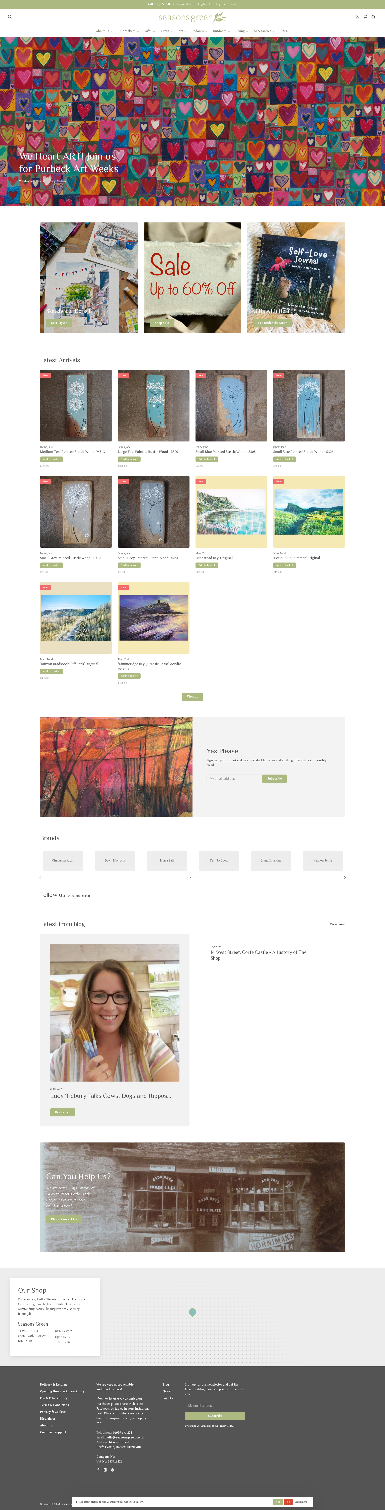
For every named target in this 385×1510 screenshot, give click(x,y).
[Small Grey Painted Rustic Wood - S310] (76, 512)
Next (345, 878)
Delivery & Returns (53, 1385)
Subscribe (274, 779)
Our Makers (127, 31)
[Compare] (366, 17)
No (288, 1501)
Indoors (198, 31)
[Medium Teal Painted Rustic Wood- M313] (76, 406)
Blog (166, 1385)
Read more (62, 1112)
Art (180, 31)
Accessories (262, 31)
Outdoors (220, 31)
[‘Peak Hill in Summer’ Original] (309, 512)
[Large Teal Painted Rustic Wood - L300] (154, 406)
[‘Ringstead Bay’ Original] (231, 512)
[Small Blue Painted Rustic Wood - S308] (231, 406)
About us (46, 1425)
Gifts (148, 31)
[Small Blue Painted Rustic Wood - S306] (309, 406)
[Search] (10, 17)
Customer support (53, 1432)
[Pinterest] (112, 1470)
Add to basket (51, 459)
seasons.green (78, 896)
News (166, 1391)
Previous (40, 878)
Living (240, 31)
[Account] (358, 17)
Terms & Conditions (54, 1405)
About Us (102, 31)
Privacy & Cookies (53, 1412)
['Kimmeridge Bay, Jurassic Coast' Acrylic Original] (154, 619)
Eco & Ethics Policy (54, 1398)
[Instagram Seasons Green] (105, 1470)
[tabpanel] (63, 861)
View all (192, 697)
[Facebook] (98, 1470)
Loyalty (168, 1398)
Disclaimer (47, 1419)
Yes (278, 1501)
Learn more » (302, 1501)
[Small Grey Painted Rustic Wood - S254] (154, 512)
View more (337, 924)
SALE (284, 31)
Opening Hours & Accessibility (62, 1391)
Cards (165, 31)
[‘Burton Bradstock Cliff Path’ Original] (76, 619)
